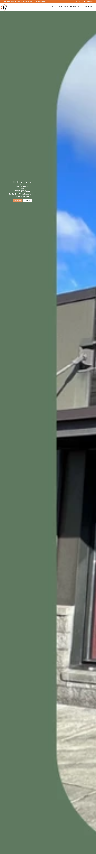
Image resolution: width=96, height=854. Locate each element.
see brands (17, 200)
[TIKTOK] (82, 1)
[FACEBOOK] (76, 1)
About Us (27, 200)
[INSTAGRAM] (79, 1)
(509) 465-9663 (22, 191)
